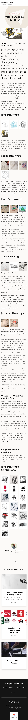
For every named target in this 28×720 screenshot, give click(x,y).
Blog (8, 688)
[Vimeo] (18, 702)
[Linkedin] (16, 702)
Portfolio (11, 687)
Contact (19, 688)
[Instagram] (14, 702)
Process (18, 687)
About (23, 687)
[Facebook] (9, 702)
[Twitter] (12, 702)
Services (5, 687)
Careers (13, 688)
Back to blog (13, 562)
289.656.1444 (14, 693)
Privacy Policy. (10, 707)
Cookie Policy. (18, 707)
